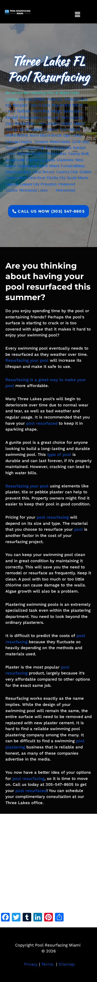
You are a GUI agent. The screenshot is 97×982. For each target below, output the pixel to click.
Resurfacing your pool (26, 360)
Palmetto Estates (40, 160)
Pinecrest (55, 99)
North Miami (49, 166)
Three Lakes (56, 154)
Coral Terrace (43, 172)
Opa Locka (72, 135)
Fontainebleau (73, 166)
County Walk (78, 154)
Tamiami (41, 141)
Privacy (31, 964)
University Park (31, 148)
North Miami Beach (46, 135)
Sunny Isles (72, 111)
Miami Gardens (18, 172)
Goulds (11, 190)
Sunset (11, 148)
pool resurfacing (53, 517)
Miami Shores (16, 135)
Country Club (67, 172)
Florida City (56, 178)
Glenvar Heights (18, 141)
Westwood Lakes (33, 190)
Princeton (49, 184)
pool (78, 529)
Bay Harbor (61, 105)
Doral (24, 129)
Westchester (60, 141)
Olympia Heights (30, 154)
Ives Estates (48, 123)
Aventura (50, 117)
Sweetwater (27, 166)
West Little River (32, 178)
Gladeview (65, 160)
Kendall (11, 117)
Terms (47, 964)
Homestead (65, 190)
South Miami (70, 129)
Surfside (24, 111)
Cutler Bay (80, 141)
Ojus (9, 123)
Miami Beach (30, 117)
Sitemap (66, 964)
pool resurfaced (41, 423)
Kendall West (25, 123)
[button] (77, 14)
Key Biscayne (16, 105)
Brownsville (15, 160)
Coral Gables (39, 105)
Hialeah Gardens (44, 129)
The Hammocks (58, 148)
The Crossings (71, 117)
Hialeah (66, 123)
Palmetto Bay (76, 99)
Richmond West (32, 99)
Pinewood (66, 184)
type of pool (59, 454)
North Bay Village (46, 111)
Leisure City (29, 184)
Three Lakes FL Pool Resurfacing (48, 69)
